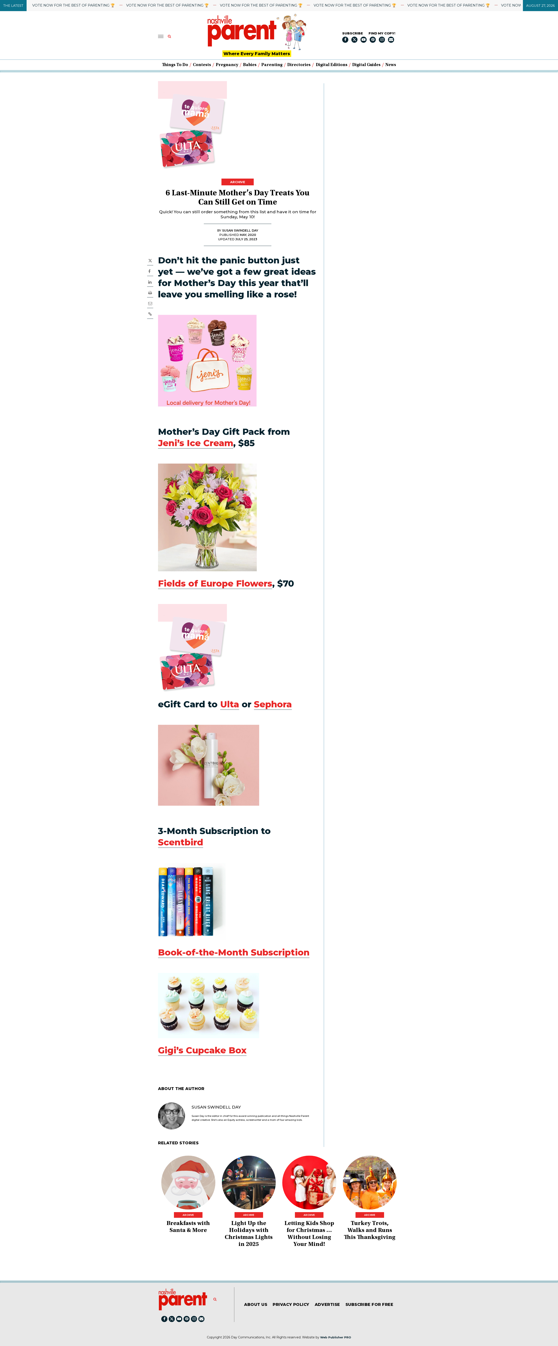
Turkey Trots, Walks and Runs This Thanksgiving (369, 1231)
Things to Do (175, 65)
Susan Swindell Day (216, 1107)
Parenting (271, 65)
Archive (237, 182)
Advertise (327, 1304)
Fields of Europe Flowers (215, 583)
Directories (299, 65)
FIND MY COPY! (382, 33)
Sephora (273, 704)
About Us (255, 1304)
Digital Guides (366, 65)
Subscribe (352, 33)
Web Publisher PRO (335, 1337)
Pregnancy (227, 65)
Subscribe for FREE (369, 1304)
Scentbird (180, 842)
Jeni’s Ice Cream (195, 443)
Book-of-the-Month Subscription (234, 952)
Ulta (229, 704)
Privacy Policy (291, 1304)
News (390, 65)
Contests (202, 65)
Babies (250, 65)
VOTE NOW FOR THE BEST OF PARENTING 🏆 (131, 5)
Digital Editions (331, 65)
